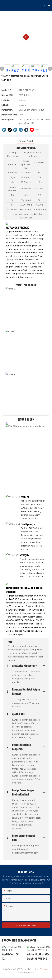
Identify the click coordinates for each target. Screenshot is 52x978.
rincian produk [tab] (26, 141)
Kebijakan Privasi (26, 972)
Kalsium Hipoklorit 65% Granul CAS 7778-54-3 (38, 956)
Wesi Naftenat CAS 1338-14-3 (11, 956)
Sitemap (44, 969)
